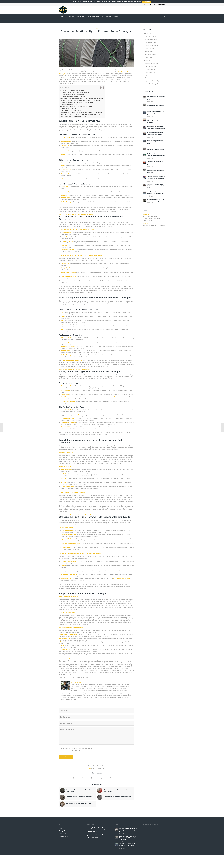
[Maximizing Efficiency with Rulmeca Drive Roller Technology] (1, 427)
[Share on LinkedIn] (92, 778)
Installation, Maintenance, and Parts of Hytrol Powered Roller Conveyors (82, 112)
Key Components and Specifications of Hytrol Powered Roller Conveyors (82, 98)
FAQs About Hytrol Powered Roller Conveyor (74, 116)
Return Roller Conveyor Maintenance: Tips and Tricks (79, 515)
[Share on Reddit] (120, 778)
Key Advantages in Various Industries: (74, 96)
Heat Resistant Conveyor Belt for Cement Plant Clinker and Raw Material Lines (156, 155)
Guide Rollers (148, 57)
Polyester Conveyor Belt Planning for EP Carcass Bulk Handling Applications (155, 120)
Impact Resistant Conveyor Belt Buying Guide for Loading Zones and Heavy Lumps (155, 193)
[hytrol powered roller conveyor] (96, 53)
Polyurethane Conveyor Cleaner (153, 84)
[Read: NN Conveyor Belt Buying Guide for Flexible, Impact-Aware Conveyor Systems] (144, 133)
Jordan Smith (101, 765)
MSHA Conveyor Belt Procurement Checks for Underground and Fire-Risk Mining (156, 186)
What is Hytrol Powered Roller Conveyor (72, 90)
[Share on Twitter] (73, 778)
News (96, 28)
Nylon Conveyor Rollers (151, 39)
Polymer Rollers (149, 51)
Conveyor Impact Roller (151, 42)
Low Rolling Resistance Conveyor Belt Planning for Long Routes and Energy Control (156, 178)
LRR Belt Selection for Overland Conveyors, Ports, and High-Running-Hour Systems (155, 170)
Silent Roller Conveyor (150, 54)
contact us (132, 1)
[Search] (164, 16)
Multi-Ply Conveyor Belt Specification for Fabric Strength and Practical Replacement (155, 113)
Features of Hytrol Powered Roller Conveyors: (77, 92)
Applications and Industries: (72, 104)
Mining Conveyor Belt (150, 66)
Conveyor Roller (147, 33)
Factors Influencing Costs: (71, 108)
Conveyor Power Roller (98, 768)
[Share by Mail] (129, 778)
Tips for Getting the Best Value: (73, 110)
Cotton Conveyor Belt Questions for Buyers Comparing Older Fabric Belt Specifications (155, 105)
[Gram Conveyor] (63, 10)
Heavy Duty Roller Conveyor (152, 36)
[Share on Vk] (110, 778)
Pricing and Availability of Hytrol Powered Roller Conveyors (78, 106)
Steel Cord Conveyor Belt (151, 63)
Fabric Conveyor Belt (150, 72)
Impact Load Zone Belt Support (153, 81)
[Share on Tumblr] (101, 778)
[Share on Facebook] (64, 778)
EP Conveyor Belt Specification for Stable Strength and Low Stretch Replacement (155, 163)
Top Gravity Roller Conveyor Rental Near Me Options (79, 214)
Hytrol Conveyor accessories (121, 397)
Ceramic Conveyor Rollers (151, 45)
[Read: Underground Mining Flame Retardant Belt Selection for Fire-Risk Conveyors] (144, 148)
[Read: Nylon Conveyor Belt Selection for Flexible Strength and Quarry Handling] (144, 127)
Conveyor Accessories (148, 75)
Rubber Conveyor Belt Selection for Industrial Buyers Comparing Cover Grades (155, 142)
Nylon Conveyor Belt (150, 69)
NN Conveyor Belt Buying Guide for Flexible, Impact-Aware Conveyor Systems (155, 134)
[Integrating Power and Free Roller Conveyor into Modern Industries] (222, 427)
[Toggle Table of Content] (101, 87)
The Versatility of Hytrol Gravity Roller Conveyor (78, 369)
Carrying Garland (149, 48)
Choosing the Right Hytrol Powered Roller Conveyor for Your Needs (80, 114)
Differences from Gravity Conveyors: (74, 94)
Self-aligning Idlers (150, 78)
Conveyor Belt (146, 60)
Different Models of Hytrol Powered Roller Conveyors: (79, 102)
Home (60, 828)
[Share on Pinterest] (82, 778)
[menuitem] (61, 16)
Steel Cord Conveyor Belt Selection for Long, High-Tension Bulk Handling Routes (156, 98)
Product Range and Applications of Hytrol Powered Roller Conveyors (81, 100)
